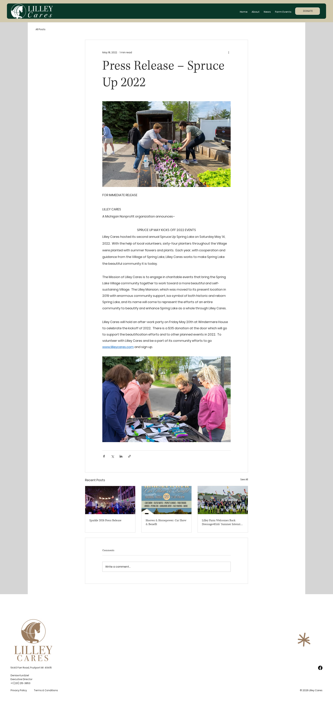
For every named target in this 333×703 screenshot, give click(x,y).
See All (244, 479)
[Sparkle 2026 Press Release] (110, 500)
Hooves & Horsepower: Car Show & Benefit (166, 522)
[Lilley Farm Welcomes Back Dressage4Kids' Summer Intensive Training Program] (223, 500)
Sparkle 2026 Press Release (105, 520)
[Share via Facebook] (104, 456)
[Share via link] (129, 456)
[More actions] (229, 52)
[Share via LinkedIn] (121, 456)
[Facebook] (320, 668)
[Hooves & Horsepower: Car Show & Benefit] (167, 500)
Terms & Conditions (46, 690)
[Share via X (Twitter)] (112, 456)
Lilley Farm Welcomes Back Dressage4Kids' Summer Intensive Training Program (222, 522)
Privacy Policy (19, 690)
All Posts (40, 29)
